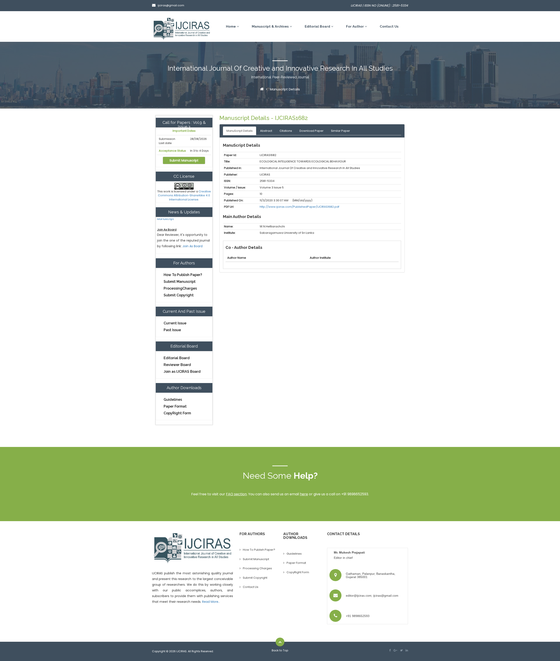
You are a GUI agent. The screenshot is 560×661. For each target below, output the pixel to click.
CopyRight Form (177, 413)
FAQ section (236, 494)
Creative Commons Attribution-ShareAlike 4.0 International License (184, 195)
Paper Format (175, 406)
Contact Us (389, 26)
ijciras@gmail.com (171, 5)
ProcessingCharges (180, 288)
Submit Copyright (179, 295)
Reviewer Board (177, 365)
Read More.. (211, 601)
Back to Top (280, 650)
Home (231, 26)
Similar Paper (340, 131)
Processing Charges (257, 568)
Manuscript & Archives (270, 26)
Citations (286, 131)
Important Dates (184, 131)
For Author (355, 26)
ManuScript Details (239, 131)
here (304, 494)
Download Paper (311, 131)
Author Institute (320, 258)
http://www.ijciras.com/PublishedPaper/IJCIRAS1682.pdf (299, 207)
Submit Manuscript (184, 160)
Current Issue (175, 323)
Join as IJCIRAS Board (182, 371)
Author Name (236, 258)
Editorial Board (317, 26)
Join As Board (192, 237)
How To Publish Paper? (183, 275)
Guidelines (173, 399)
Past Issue (172, 330)
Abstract (266, 131)
